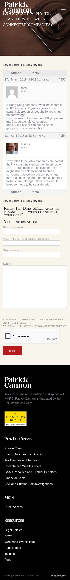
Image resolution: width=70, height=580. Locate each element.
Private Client (13, 448)
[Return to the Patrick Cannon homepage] (18, 389)
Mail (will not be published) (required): (27, 238)
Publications (12, 547)
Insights (9, 553)
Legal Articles (13, 530)
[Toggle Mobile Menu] (62, 8)
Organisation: (11, 250)
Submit (12, 350)
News (8, 536)
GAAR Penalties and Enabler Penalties (30, 472)
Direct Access (13, 507)
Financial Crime (15, 478)
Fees (7, 559)
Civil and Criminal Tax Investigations (28, 484)
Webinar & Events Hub (19, 541)
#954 (62, 135)
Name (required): (13, 227)
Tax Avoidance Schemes (20, 460)
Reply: (7, 263)
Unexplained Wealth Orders (22, 466)
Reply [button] (46, 80)
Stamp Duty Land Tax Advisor (23, 454)
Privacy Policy (58, 575)
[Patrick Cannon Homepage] (18, 7)
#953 (62, 79)
